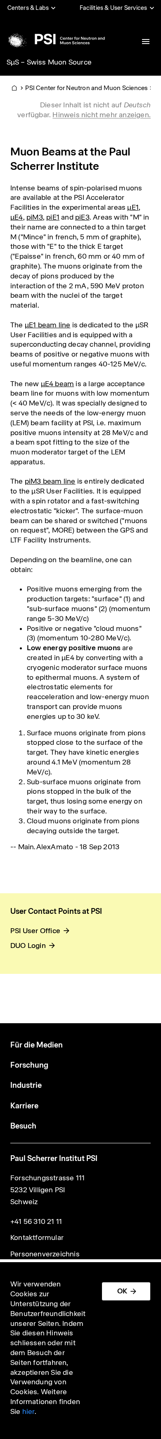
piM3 (34, 217)
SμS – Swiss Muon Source (49, 62)
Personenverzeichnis (45, 1254)
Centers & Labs (28, 8)
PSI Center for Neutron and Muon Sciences (86, 87)
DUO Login (28, 945)
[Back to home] (55, 39)
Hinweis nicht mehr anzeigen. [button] (101, 115)
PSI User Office (35, 931)
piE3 (82, 217)
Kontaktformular (37, 1237)
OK (122, 1291)
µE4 (16, 217)
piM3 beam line (50, 481)
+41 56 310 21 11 (36, 1221)
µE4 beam (57, 384)
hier (28, 1411)
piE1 (52, 217)
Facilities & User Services (113, 8)
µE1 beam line (48, 325)
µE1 (133, 207)
